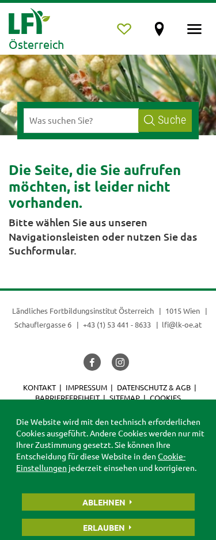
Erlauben (104, 527)
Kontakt (39, 387)
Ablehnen (104, 502)
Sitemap (124, 397)
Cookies (165, 397)
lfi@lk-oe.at (182, 324)
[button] (92, 362)
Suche (172, 120)
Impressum (86, 387)
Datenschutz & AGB (154, 387)
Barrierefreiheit (67, 397)
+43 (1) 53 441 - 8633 (117, 324)
